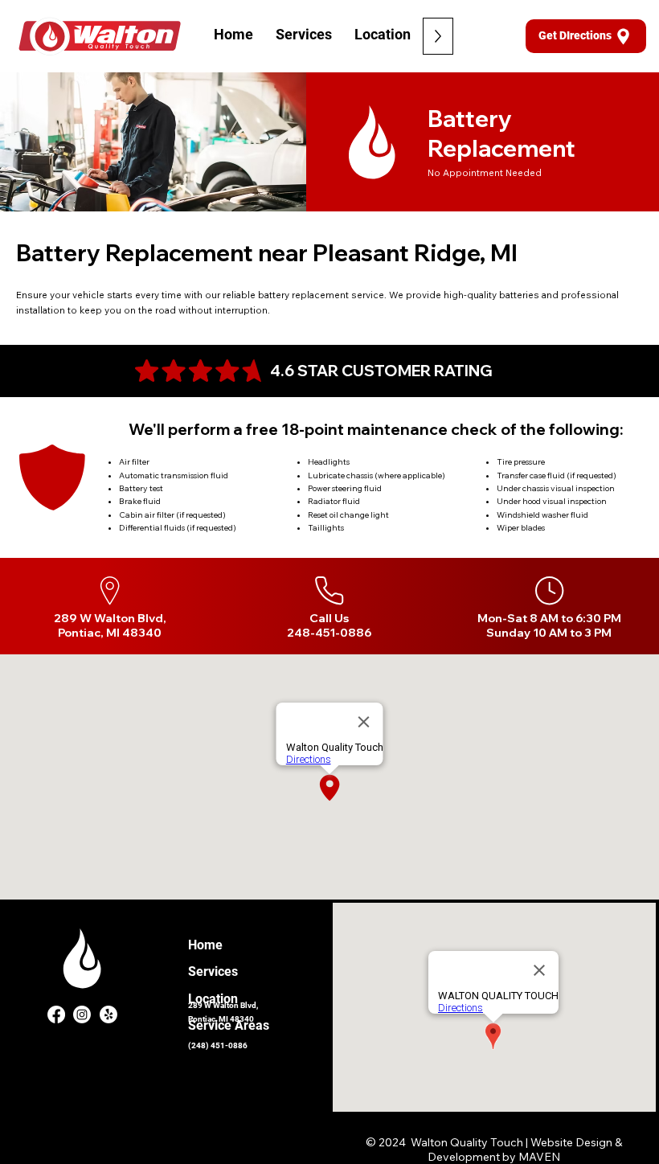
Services (213, 971)
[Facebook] (56, 1014)
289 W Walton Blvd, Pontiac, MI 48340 (110, 625)
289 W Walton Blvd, (223, 1005)
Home (205, 945)
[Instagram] (82, 1014)
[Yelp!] (108, 1014)
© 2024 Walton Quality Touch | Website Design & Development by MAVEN (494, 1149)
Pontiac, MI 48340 (221, 1019)
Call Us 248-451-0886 (329, 625)
